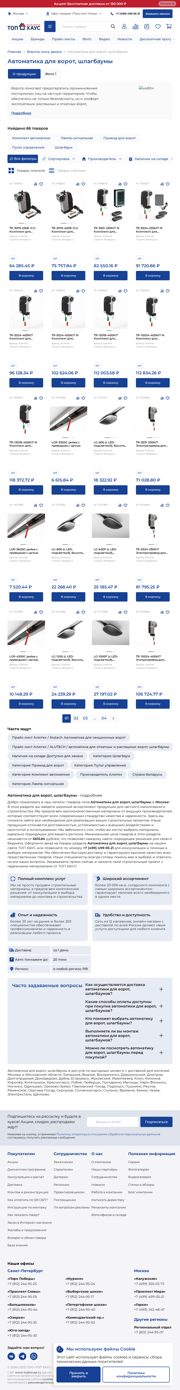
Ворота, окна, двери (44, 52)
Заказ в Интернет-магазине (30, 1222)
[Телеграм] (22, 1356)
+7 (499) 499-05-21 (149, 1297)
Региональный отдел (152, 1327)
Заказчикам (63, 1162)
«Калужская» (145, 1279)
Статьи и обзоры (141, 1184)
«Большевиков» (22, 1304)
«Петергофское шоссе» (86, 1304)
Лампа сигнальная (77, 138)
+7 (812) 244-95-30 (22, 1335)
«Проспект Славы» (24, 1291)
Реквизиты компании (108, 1207)
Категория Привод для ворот (38, 765)
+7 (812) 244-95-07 (149, 1332)
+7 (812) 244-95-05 (22, 1297)
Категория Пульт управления (100, 765)
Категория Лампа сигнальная (38, 784)
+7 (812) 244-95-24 (80, 1284)
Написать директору (107, 1200)
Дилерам (61, 1177)
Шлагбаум (63, 147)
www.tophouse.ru (28, 1372)
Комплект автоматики (31, 138)
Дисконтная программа (26, 1169)
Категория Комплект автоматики (41, 774)
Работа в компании (106, 1192)
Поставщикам (65, 1200)
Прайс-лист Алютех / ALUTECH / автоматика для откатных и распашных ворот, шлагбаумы (90, 747)
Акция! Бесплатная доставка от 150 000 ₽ (90, 4)
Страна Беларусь (147, 774)
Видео (104, 39)
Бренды (38, 39)
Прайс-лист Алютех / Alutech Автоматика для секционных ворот (69, 737)
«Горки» (141, 1304)
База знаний (18, 1245)
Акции (17, 39)
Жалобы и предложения (27, 1230)
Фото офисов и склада (108, 1215)
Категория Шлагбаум (111, 756)
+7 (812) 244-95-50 (80, 1322)
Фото (86, 39)
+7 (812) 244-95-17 (79, 1297)
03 (85, 718)
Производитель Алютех (101, 774)
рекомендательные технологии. (51, 1382)
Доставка (15, 1184)
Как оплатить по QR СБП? (28, 1200)
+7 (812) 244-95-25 (22, 1284)
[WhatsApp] (34, 1356)
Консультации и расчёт (26, 1177)
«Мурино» (74, 1279)
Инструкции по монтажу (27, 1207)
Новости (124, 39)
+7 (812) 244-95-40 (80, 1309)
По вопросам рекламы (72, 1207)
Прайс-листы (63, 39)
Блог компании (140, 1192)
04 (104, 718)
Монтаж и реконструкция (28, 1192)
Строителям (63, 1169)
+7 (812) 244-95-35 (22, 1322)
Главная (14, 52)
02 (76, 718)
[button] (21, 223)
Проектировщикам (69, 1192)
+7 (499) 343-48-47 (149, 1309)
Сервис (134, 1162)
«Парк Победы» (21, 1279)
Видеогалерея (139, 1177)
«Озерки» (16, 1317)
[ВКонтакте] (11, 1356)
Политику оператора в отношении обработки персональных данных (107, 1134)
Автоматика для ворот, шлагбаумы (98, 52)
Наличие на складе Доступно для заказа (47, 756)
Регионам (61, 1184)
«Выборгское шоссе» (84, 1291)
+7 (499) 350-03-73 (149, 1284)
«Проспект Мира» (149, 1291)
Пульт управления (28, 147)
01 (67, 718)
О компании (101, 1162)
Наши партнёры (104, 1169)
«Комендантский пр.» (84, 1317)
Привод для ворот (119, 138)
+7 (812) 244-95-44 (22, 1309)
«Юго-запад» (19, 1330)
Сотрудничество (104, 1177)
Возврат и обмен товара (27, 1238)
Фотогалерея (138, 1169)
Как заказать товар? (23, 1215)
